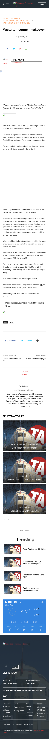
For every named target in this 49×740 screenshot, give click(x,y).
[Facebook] (7, 48)
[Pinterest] (19, 48)
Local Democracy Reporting (16, 21)
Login (42, 4)
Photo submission (10, 684)
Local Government (12, 18)
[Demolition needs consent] (24, 435)
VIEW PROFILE (17, 63)
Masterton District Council (16, 23)
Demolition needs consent (24, 448)
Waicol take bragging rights (36, 359)
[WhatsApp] (25, 48)
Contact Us (30, 684)
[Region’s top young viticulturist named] (12, 589)
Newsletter (7, 716)
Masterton (24, 507)
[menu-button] (7, 4)
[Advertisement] (24, 179)
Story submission (32, 680)
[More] (37, 340)
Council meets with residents (24, 511)
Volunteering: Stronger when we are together (32, 562)
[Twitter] (13, 48)
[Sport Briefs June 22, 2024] (12, 549)
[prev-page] (4, 519)
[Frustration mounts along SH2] (12, 576)
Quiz (16, 704)
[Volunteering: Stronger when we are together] (12, 562)
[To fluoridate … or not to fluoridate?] (24, 467)
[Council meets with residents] (24, 499)
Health (24, 476)
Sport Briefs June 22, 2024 (34, 549)
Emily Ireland (18, 60)
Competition (19, 707)
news (11, 322)
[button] (4, 4)
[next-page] (8, 519)
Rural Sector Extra (28, 706)
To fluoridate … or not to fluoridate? (24, 479)
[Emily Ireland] (7, 61)
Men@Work (19, 711)
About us (6, 680)
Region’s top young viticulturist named (31, 589)
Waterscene (42, 704)
